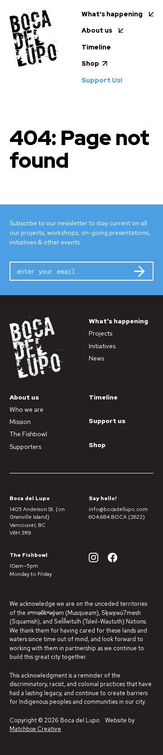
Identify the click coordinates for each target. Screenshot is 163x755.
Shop (97, 445)
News (96, 358)
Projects (100, 333)
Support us (107, 421)
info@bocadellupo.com (118, 509)
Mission (20, 422)
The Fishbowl (28, 434)
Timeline (103, 397)
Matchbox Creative (35, 729)
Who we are (26, 409)
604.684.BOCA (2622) (117, 517)
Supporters (25, 447)
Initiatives (102, 346)
